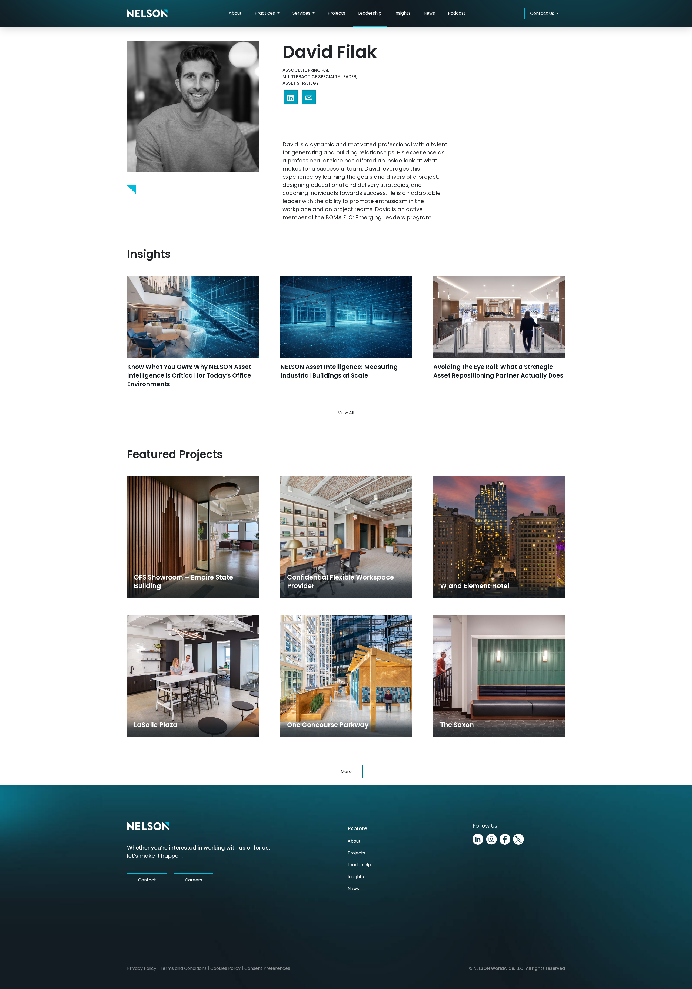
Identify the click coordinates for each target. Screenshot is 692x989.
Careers (193, 880)
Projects (336, 13)
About (235, 13)
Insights (402, 13)
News (429, 13)
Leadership (369, 13)
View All (346, 412)
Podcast (456, 13)
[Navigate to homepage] (147, 13)
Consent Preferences (267, 968)
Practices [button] (265, 13)
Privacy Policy (141, 968)
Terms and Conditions (183, 968)
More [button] (346, 771)
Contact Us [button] (542, 13)
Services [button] (301, 13)
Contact (147, 880)
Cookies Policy (225, 968)
